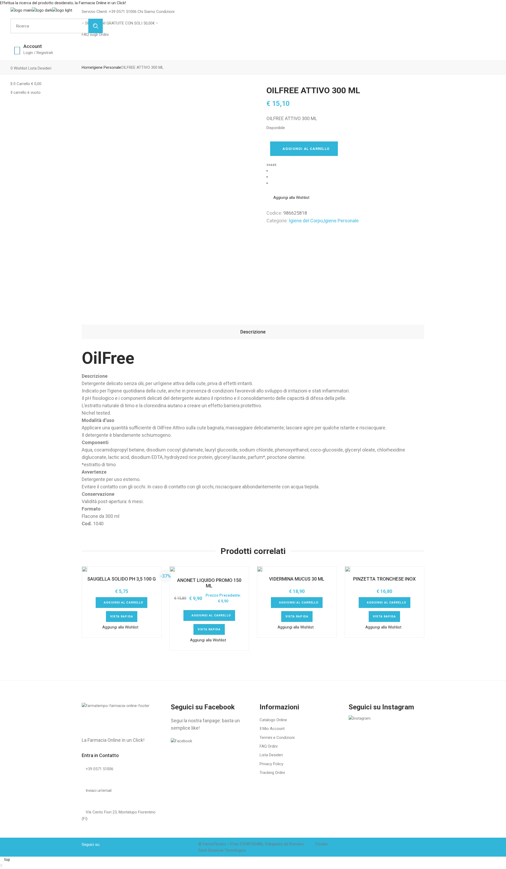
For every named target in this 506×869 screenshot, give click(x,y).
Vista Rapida (121, 616)
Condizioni (164, 11)
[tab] (253, 332)
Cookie (321, 844)
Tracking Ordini (272, 772)
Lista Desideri (271, 755)
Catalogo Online (273, 720)
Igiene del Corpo (306, 220)
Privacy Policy (271, 764)
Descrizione (253, 332)
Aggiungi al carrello (306, 149)
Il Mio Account (272, 728)
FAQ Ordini (269, 746)
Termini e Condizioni (277, 737)
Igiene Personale (341, 220)
